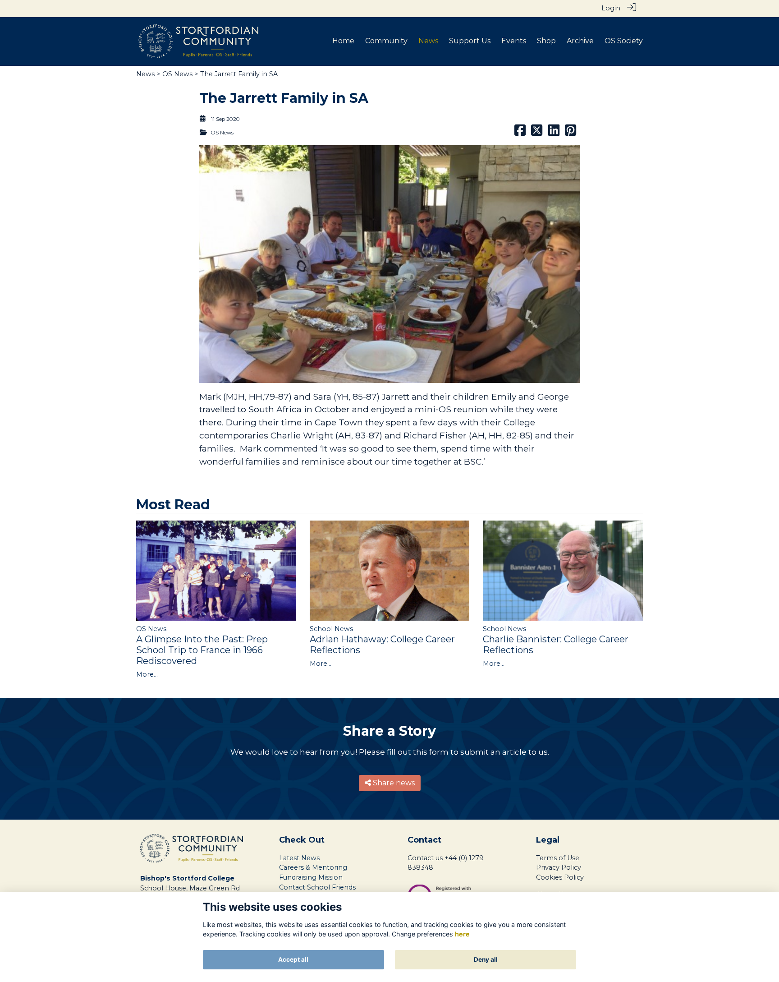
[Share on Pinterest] (570, 133)
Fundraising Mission (311, 877)
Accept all (293, 959)
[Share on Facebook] (520, 133)
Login (610, 8)
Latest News (299, 858)
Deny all (486, 959)
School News (331, 629)
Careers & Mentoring (313, 867)
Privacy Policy (558, 867)
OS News (177, 74)
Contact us (425, 858)
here (462, 934)
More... (147, 674)
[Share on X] (536, 133)
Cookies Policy (560, 877)
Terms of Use (557, 858)
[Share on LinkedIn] (553, 133)
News (145, 74)
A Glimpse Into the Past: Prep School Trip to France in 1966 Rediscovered (202, 650)
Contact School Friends (317, 887)
